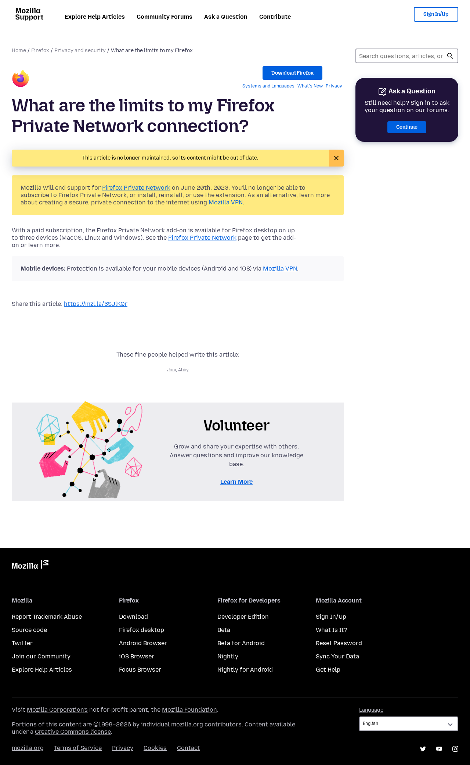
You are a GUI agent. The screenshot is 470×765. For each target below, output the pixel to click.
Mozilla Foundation (189, 709)
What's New (310, 86)
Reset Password (339, 643)
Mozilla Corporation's (57, 709)
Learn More (236, 481)
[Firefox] (20, 79)
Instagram (455, 749)
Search (450, 56)
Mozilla (30, 566)
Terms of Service (78, 747)
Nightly (227, 656)
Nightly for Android (245, 669)
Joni (171, 369)
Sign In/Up (436, 14)
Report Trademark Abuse (47, 616)
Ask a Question (225, 16)
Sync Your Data (337, 656)
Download (133, 616)
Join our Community (41, 656)
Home (19, 50)
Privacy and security (80, 50)
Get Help (328, 669)
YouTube (439, 749)
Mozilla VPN (226, 202)
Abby (183, 369)
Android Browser (143, 643)
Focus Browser (140, 669)
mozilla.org (28, 747)
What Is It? (331, 629)
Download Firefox (292, 73)
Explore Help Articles (95, 16)
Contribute (275, 16)
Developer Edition (243, 616)
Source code (29, 629)
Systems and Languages (268, 86)
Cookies (155, 747)
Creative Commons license (73, 731)
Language (371, 710)
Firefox (40, 50)
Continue (406, 127)
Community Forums (164, 16)
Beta (223, 629)
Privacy (334, 86)
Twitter (22, 643)
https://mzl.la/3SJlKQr (95, 303)
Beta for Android (241, 643)
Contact (188, 747)
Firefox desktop (141, 629)
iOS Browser (136, 656)
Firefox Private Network (136, 187)
